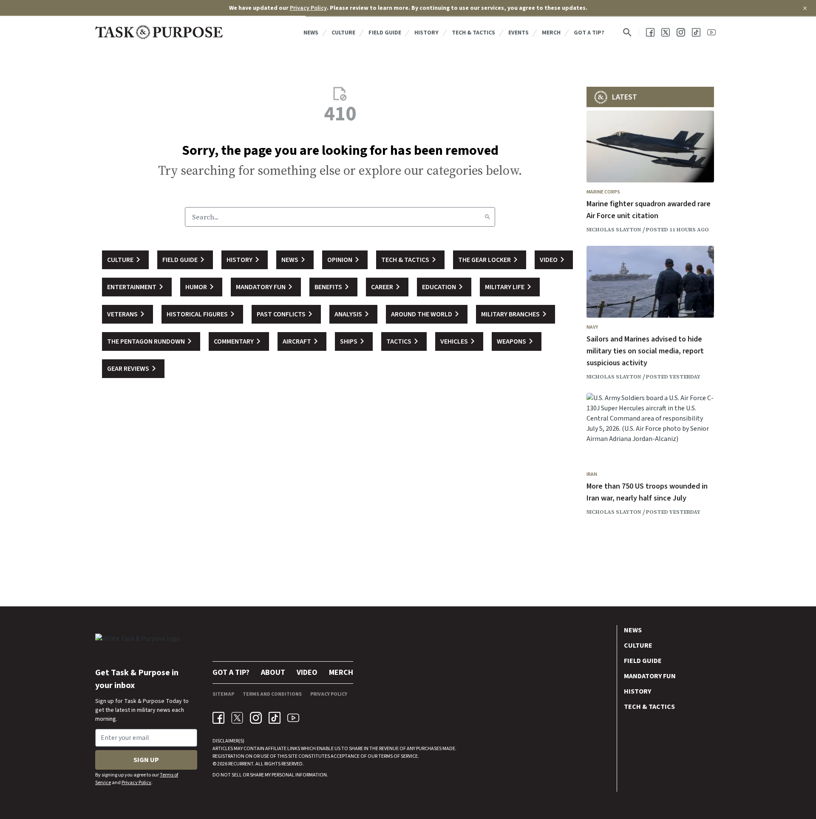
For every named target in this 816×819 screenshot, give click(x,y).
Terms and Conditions (272, 694)
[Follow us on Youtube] (711, 32)
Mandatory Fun (650, 676)
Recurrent (240, 764)
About (273, 672)
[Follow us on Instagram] (681, 32)
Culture (343, 32)
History (426, 32)
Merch (551, 32)
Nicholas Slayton (613, 229)
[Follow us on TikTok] (696, 32)
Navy (592, 327)
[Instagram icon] (256, 718)
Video (307, 672)
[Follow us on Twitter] (665, 32)
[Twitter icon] (237, 718)
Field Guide (384, 32)
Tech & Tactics (473, 32)
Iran (591, 474)
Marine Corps (603, 192)
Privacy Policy (308, 8)
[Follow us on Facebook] (650, 32)
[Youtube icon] (293, 718)
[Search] (487, 216)
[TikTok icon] (274, 718)
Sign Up (146, 760)
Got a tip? (589, 32)
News (310, 32)
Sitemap (223, 694)
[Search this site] (627, 32)
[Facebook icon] (218, 718)
